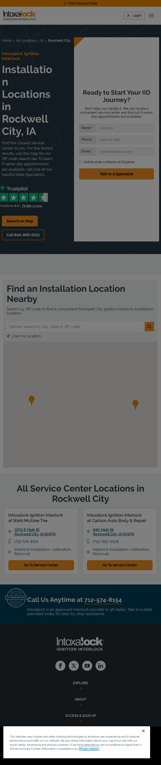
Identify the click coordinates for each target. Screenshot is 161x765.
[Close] (143, 730)
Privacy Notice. (89, 748)
